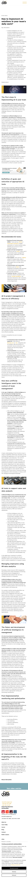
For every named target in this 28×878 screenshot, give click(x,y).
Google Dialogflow (16, 276)
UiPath (20, 242)
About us (4, 822)
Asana (18, 251)
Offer (3, 839)
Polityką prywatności (15, 864)
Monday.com (10, 343)
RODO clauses (5, 834)
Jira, (17, 343)
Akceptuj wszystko (14, 868)
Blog (3, 829)
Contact (4, 832)
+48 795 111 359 (6, 805)
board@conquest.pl (7, 802)
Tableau (24, 257)
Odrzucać (14, 875)
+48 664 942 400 (6, 803)
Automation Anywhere (13, 243)
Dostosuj (14, 871)
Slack (17, 267)
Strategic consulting (6, 841)
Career (3, 827)
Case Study (4, 824)
